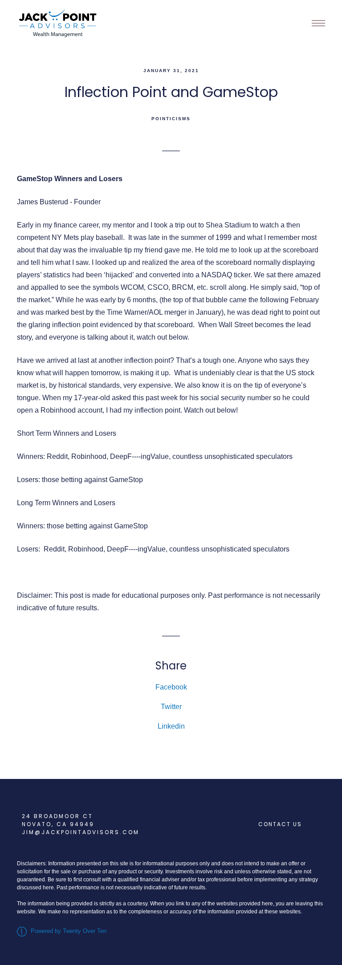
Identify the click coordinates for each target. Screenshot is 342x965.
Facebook (171, 687)
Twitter (171, 706)
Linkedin (171, 726)
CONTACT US (280, 824)
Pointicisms (171, 118)
